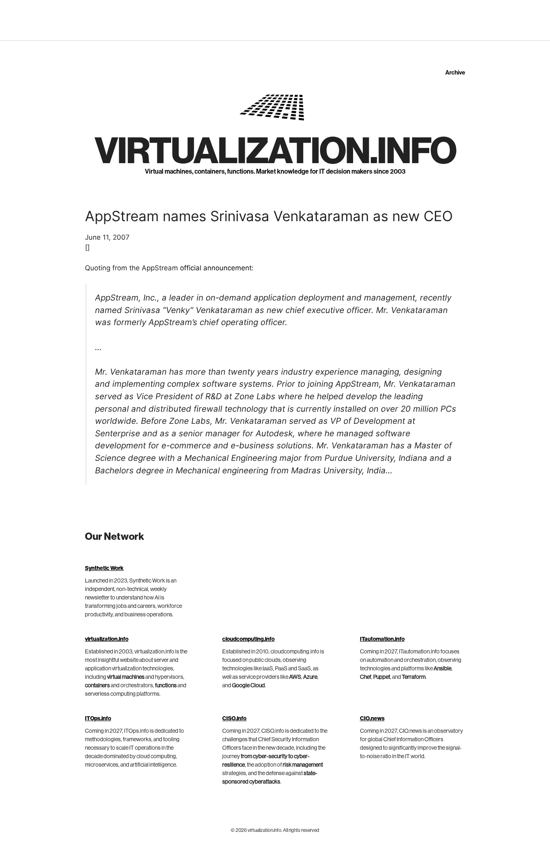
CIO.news (372, 718)
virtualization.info (275, 151)
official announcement (216, 268)
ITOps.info (98, 718)
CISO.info (234, 718)
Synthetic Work (104, 568)
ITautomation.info (382, 639)
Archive (455, 73)
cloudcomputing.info (248, 639)
